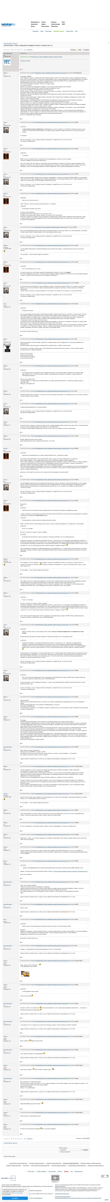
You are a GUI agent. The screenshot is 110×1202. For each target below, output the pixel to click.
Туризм (43, 22)
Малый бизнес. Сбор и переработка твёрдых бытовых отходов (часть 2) (51, 72)
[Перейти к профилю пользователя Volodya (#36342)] (4, 251)
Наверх (106, 1199)
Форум (33, 26)
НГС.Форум (6, 43)
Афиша (43, 24)
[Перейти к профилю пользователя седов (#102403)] (6, 132)
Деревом (87, 49)
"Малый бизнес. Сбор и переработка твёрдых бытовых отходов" (46, 56)
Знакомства (34, 24)
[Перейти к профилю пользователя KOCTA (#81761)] (6, 159)
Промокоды (54, 26)
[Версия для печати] (20, 69)
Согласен (15, 1198)
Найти (42, 31)
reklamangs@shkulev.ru (60, 1186)
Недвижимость (35, 22)
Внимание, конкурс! (59, 31)
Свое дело (15, 43)
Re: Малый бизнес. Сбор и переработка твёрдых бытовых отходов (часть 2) (52, 122)
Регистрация (48, 31)
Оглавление (35, 31)
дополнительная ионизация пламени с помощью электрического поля (70, 871)
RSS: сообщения (42, 1171)
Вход (76, 31)
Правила (66, 1171)
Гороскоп (53, 22)
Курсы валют (45, 26)
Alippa (10, 1156)
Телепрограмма (55, 24)
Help (72, 1171)
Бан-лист (60, 1171)
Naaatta (13, 1156)
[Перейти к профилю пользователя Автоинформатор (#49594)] (7, 65)
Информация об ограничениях (62, 1193)
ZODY (63, 24)
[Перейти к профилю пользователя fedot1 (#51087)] (7, 351)
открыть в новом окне (65, 1151)
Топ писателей (52, 1171)
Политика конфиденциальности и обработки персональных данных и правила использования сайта (78, 1198)
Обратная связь (79, 1171)
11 (24, 49)
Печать (74, 49)
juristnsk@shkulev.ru (37, 1198)
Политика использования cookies (62, 1196)
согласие (16, 1193)
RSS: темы (31, 1171)
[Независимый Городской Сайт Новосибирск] (8, 25)
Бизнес (10, 43)
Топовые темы (69, 31)
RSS (80, 49)
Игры (63, 22)
